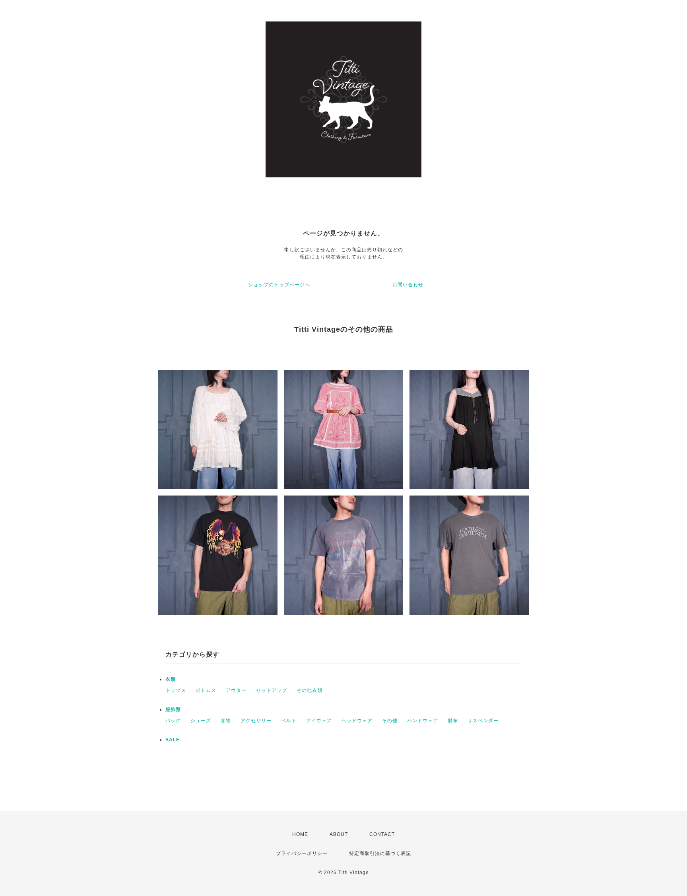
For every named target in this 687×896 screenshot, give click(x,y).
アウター (236, 690)
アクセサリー (256, 720)
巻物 (226, 720)
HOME (300, 834)
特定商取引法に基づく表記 (380, 853)
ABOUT (339, 834)
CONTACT (382, 834)
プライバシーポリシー (302, 853)
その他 (390, 720)
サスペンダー (483, 720)
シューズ (200, 720)
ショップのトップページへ (279, 285)
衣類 (170, 679)
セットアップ (271, 690)
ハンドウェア (422, 720)
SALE (172, 739)
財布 (453, 720)
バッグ (173, 720)
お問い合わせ (407, 285)
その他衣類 (309, 690)
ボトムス (206, 690)
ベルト (289, 720)
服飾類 (173, 709)
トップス (175, 690)
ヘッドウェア (357, 720)
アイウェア (319, 720)
